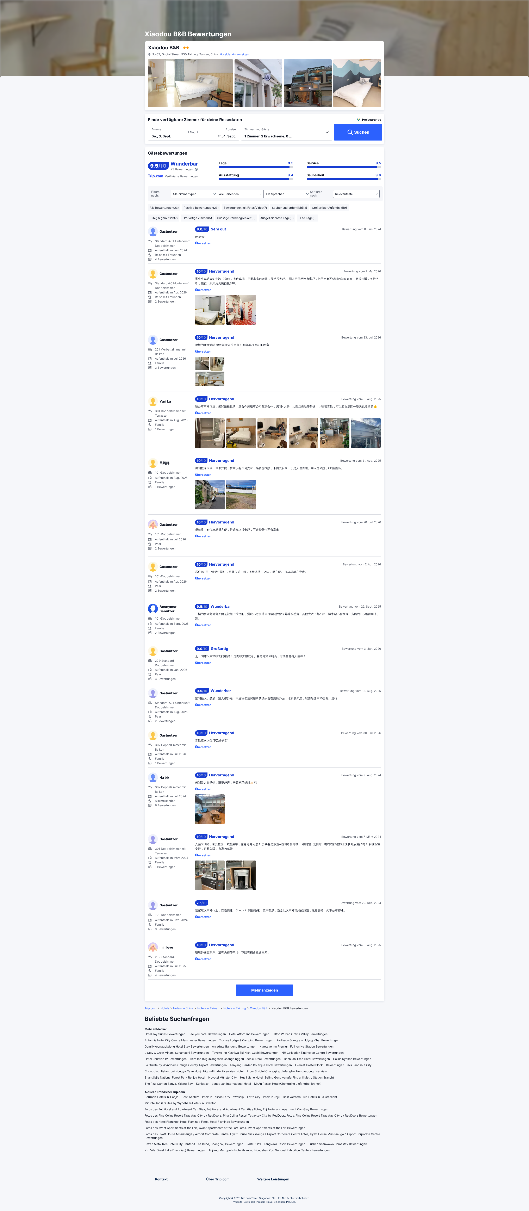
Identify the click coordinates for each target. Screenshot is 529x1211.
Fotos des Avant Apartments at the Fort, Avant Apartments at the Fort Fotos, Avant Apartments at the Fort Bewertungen (225, 1128)
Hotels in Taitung (234, 1008)
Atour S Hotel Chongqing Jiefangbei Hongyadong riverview (287, 1071)
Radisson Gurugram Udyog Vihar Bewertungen (307, 1040)
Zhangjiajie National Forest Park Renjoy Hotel (175, 1077)
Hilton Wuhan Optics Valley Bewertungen (300, 1034)
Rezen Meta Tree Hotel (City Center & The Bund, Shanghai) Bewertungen (194, 1144)
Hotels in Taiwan (208, 1008)
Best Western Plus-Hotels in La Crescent (310, 1097)
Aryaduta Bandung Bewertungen (234, 1046)
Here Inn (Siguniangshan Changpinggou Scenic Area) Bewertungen (235, 1059)
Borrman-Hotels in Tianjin (161, 1097)
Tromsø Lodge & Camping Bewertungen (246, 1040)
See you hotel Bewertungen (207, 1034)
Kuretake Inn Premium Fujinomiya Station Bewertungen (297, 1046)
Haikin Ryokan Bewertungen (352, 1059)
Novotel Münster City (222, 1077)
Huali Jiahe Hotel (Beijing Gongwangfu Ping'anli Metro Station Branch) (287, 1077)
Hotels (165, 1008)
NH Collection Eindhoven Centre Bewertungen (313, 1052)
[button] (427, 6)
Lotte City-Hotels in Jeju (263, 1097)
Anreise (156, 129)
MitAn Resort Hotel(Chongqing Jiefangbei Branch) (288, 1083)
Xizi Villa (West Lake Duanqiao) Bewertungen (175, 1150)
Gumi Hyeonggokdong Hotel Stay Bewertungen (177, 1046)
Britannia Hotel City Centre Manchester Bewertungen (180, 1040)
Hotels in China (183, 1008)
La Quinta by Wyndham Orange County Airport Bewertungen (186, 1065)
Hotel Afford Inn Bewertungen (249, 1034)
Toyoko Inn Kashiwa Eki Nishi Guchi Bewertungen (245, 1052)
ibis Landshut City (359, 1065)
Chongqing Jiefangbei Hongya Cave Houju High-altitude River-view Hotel (194, 1071)
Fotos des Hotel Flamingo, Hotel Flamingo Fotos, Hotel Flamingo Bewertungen (197, 1121)
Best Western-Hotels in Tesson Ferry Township (213, 1097)
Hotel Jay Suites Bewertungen (165, 1034)
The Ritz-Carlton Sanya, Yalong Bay (169, 1083)
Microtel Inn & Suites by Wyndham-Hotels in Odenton (180, 1103)
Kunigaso (202, 1083)
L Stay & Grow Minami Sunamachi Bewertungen (177, 1052)
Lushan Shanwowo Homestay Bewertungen (338, 1144)
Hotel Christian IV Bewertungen (166, 1059)
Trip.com (150, 1008)
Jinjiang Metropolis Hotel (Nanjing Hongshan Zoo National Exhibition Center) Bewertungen (269, 1150)
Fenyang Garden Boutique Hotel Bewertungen (261, 1065)
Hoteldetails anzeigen (234, 54)
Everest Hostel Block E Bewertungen (319, 1065)
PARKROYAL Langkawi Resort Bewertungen (276, 1144)
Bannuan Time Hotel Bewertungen (307, 1059)
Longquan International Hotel (231, 1083)
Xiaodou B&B (258, 1008)
